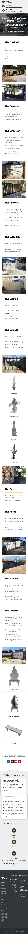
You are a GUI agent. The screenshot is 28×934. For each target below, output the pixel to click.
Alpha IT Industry (20, 931)
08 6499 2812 (9, 2)
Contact (16, 887)
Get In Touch (9, 5)
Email (14, 847)
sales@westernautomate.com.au (14, 7)
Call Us (7, 1)
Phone (14, 835)
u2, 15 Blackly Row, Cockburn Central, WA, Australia (23, 881)
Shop (11, 881)
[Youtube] (15, 761)
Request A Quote (10, 9)
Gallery (15, 885)
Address (14, 858)
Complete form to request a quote (14, 11)
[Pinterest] (19, 761)
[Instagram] (12, 761)
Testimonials (13, 879)
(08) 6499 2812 (14, 837)
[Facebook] (8, 761)
